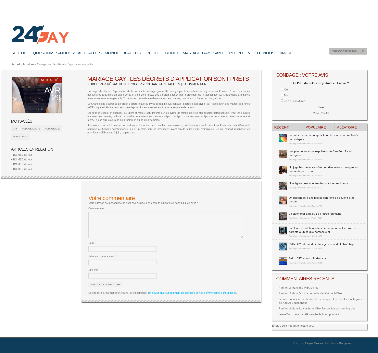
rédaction (116, 84)
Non (286, 95)
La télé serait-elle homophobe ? (319, 314)
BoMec (172, 53)
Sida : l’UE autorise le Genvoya (308, 258)
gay (15, 129)
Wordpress (345, 343)
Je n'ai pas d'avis (294, 100)
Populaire (316, 127)
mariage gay (20, 136)
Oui (286, 89)
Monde (112, 53)
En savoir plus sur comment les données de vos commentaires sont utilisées (192, 292)
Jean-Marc (285, 314)
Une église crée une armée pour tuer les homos (318, 183)
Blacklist (132, 53)
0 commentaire (196, 84)
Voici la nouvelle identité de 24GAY (320, 293)
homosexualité (31, 129)
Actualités (90, 53)
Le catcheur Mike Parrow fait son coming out (327, 308)
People (154, 53)
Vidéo (254, 53)
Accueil (21, 53)
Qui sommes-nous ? (54, 53)
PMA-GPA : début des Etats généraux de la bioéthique (322, 244)
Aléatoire (347, 127)
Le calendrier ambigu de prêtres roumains (315, 213)
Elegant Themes (314, 343)
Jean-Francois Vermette (294, 299)
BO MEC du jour (22, 154)
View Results (321, 113)
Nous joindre (278, 53)
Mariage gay (196, 53)
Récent (281, 127)
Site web (93, 269)
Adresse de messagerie (102, 256)
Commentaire (96, 208)
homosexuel (52, 129)
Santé (219, 53)
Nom (91, 242)
